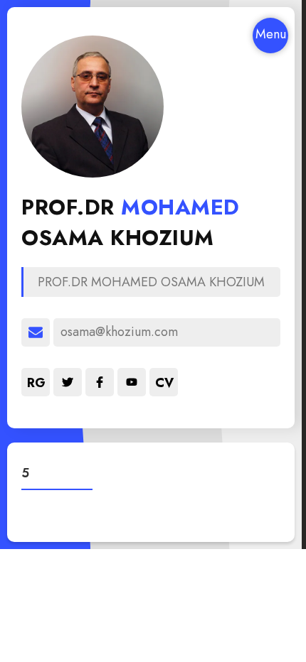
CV (164, 383)
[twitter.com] (67, 382)
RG (36, 383)
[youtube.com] (131, 382)
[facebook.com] (99, 382)
